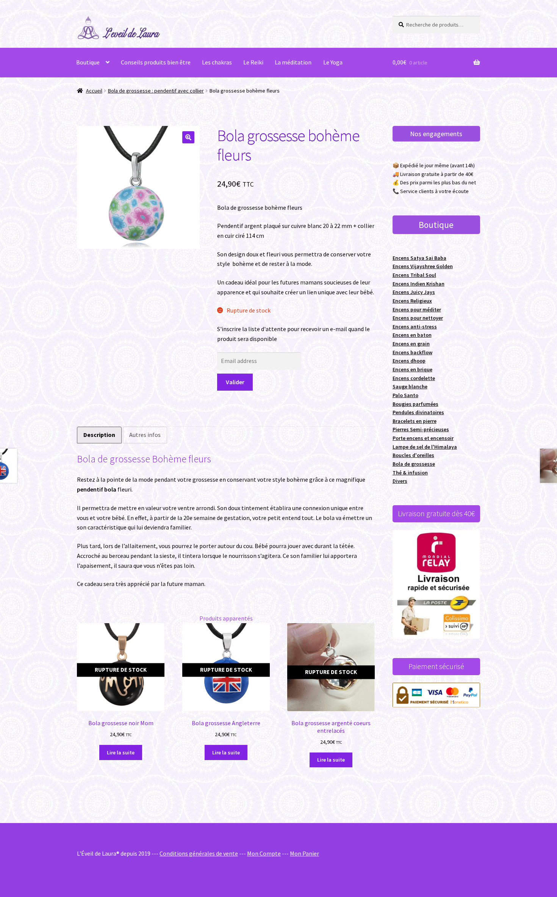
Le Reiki (253, 62)
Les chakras (217, 62)
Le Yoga (333, 62)
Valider (235, 382)
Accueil (94, 90)
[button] (188, 137)
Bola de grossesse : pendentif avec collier (156, 90)
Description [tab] (99, 434)
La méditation (293, 62)
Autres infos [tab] (145, 434)
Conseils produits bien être (156, 62)
